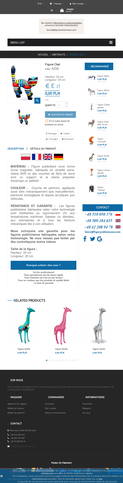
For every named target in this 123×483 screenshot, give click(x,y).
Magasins (86, 408)
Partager (52, 133)
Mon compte (50, 408)
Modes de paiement (16, 412)
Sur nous (86, 412)
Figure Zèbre (103, 90)
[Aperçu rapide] (21, 341)
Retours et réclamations (55, 412)
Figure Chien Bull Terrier (103, 123)
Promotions (87, 403)
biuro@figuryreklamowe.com (22, 446)
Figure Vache (103, 76)
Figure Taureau (101, 188)
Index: (48, 68)
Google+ (53, 139)
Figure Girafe (103, 155)
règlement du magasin (17, 403)
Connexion (49, 403)
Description (16, 148)
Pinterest (69, 139)
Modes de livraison (16, 408)
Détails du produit (43, 148)
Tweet (66, 133)
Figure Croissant (102, 140)
